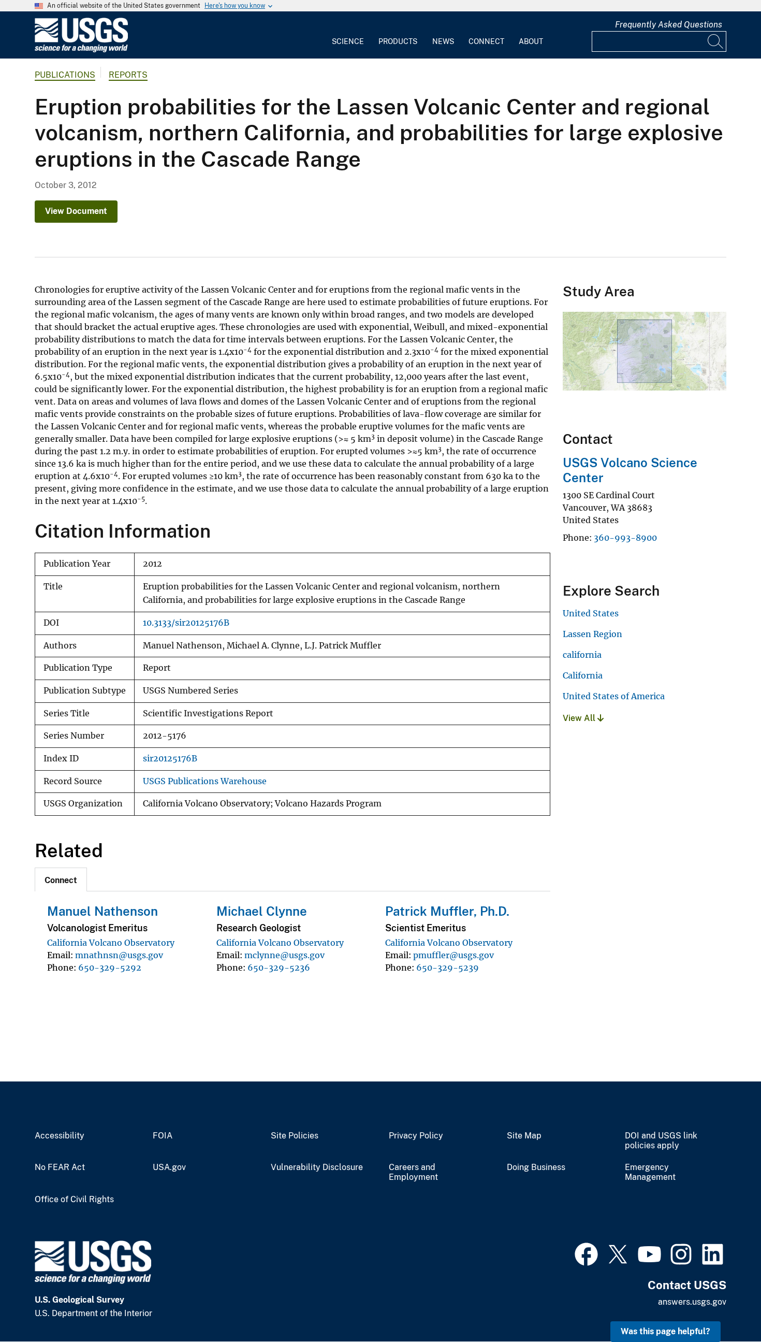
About (531, 41)
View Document (76, 211)
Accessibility (59, 1136)
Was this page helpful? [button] (665, 1331)
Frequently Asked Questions (668, 25)
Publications (65, 75)
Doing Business (536, 1167)
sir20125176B (170, 758)
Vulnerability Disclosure (317, 1167)
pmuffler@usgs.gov (453, 955)
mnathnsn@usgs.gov (119, 955)
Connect (486, 41)
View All (580, 718)
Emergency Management (650, 1172)
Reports (128, 75)
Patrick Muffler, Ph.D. (447, 911)
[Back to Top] (723, 1304)
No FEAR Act (60, 1167)
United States (591, 613)
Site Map (524, 1136)
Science (348, 41)
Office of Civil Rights (74, 1199)
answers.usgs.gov (692, 1302)
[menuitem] (348, 35)
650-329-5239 (447, 967)
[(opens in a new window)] (586, 1252)
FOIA (162, 1136)
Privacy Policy (416, 1136)
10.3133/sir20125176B (186, 623)
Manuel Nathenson (102, 911)
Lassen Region (592, 634)
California (583, 675)
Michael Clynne (261, 911)
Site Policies (294, 1136)
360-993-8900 (625, 537)
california (582, 655)
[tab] (61, 879)
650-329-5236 (278, 967)
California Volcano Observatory (110, 942)
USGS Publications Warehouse (205, 781)
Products (397, 41)
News (443, 41)
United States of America (614, 696)
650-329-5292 (109, 967)
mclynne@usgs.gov (284, 955)
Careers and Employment (413, 1172)
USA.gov (169, 1167)
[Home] (81, 50)
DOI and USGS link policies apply (661, 1140)
